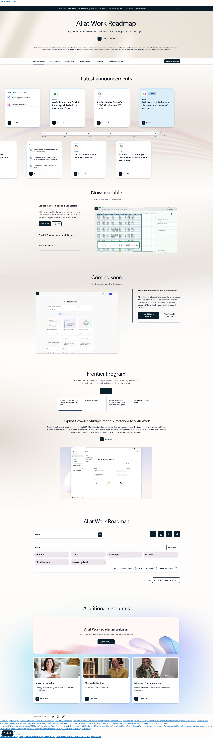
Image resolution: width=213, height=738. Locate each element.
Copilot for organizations (63, 720)
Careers (8, 728)
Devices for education (43, 723)
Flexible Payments (12, 723)
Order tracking (175, 720)
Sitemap (22, 736)
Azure (104, 726)
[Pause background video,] (96, 208)
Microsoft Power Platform (53, 726)
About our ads (96, 736)
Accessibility (77, 728)
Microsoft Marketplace (184, 726)
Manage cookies (49, 736)
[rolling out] (156, 568)
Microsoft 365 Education (82, 723)
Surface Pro (4, 720)
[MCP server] (177, 534)
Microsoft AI (4, 726)
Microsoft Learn (127, 726)
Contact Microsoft (31, 736)
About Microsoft (17, 728)
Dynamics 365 (28, 726)
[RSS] (169, 534)
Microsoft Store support (155, 720)
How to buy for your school (101, 723)
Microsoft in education (28, 723)
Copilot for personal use (81, 720)
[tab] (69, 404)
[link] (38, 62)
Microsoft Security (15, 726)
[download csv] (161, 534)
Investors (52, 728)
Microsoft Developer (113, 726)
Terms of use (60, 736)
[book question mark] (153, 534)
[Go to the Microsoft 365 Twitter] (58, 717)
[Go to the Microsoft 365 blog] (63, 717)
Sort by (148, 580)
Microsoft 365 (38, 726)
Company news (28, 728)
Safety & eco (78, 736)
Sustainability (86, 728)
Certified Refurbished (188, 720)
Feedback (7, 733)
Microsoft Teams (68, 726)
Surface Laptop (14, 720)
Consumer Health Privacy (9, 736)
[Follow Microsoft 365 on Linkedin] (53, 717)
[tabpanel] (106, 460)
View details (150, 123)
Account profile (128, 720)
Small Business (96, 726)
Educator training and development (124, 723)
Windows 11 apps (116, 720)
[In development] (135, 568)
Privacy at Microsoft (42, 728)
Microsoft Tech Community (166, 726)
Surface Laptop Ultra (27, 720)
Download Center (140, 720)
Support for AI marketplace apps (144, 726)
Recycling (86, 736)
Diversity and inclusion (64, 728)
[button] (100, 534)
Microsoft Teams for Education (62, 723)
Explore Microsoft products (100, 720)
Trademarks (69, 736)
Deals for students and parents (148, 723)
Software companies (200, 726)
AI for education (165, 723)
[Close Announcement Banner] (177, 8)
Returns (167, 720)
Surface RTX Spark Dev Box (44, 720)
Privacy (41, 736)
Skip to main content (8, 1)
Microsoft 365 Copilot (82, 726)
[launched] (176, 568)
